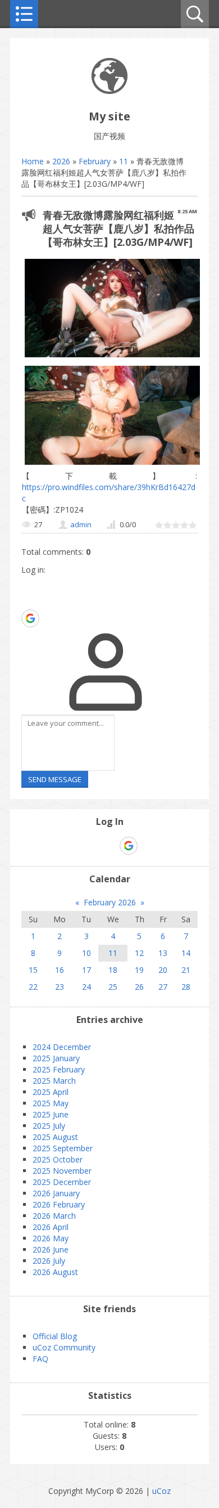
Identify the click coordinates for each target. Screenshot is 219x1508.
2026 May (51, 1238)
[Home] (109, 91)
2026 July (49, 1260)
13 (162, 953)
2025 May (51, 1103)
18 (112, 969)
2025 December (62, 1182)
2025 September (63, 1148)
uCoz (161, 1490)
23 (59, 986)
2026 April (51, 1227)
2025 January (56, 1058)
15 (33, 969)
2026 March (54, 1215)
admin (81, 524)
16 (59, 969)
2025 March (54, 1080)
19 (139, 969)
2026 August (55, 1272)
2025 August (55, 1137)
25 (112, 986)
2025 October (58, 1159)
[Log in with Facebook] (29, 601)
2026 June (51, 1249)
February (95, 161)
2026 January (56, 1193)
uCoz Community (64, 1347)
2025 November (62, 1170)
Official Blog (55, 1336)
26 (139, 986)
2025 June (51, 1114)
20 (162, 969)
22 (33, 986)
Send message (54, 779)
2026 (61, 161)
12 (139, 953)
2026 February (59, 1204)
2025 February (59, 1069)
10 (86, 953)
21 (185, 969)
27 (162, 986)
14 (185, 953)
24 (86, 986)
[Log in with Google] (30, 618)
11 (123, 161)
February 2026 (110, 902)
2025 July (49, 1125)
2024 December (62, 1047)
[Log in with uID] (29, 584)
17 (86, 969)
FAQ (40, 1358)
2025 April (51, 1092)
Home (32, 161)
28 (185, 986)
